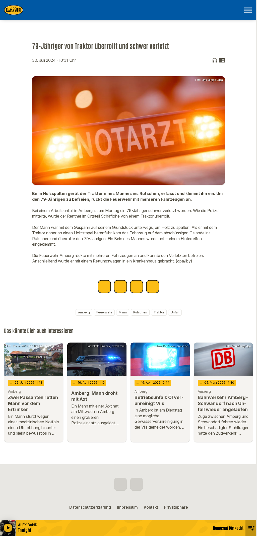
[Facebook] (120, 484)
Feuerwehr (104, 312)
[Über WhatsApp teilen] (137, 287)
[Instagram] (137, 484)
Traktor (159, 312)
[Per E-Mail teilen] (153, 287)
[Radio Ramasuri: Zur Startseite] (122, 10)
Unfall (175, 312)
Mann (123, 312)
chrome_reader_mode (222, 60)
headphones (215, 60)
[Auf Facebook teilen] (104, 287)
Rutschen (140, 312)
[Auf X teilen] (120, 287)
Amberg (84, 312)
